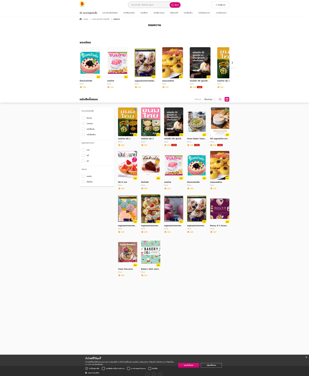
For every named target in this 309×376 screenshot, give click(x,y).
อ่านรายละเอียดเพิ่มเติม (95, 364)
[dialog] (154, 365)
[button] (130, 372)
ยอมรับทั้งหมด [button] (188, 365)
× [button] (306, 357)
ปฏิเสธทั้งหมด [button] (211, 365)
